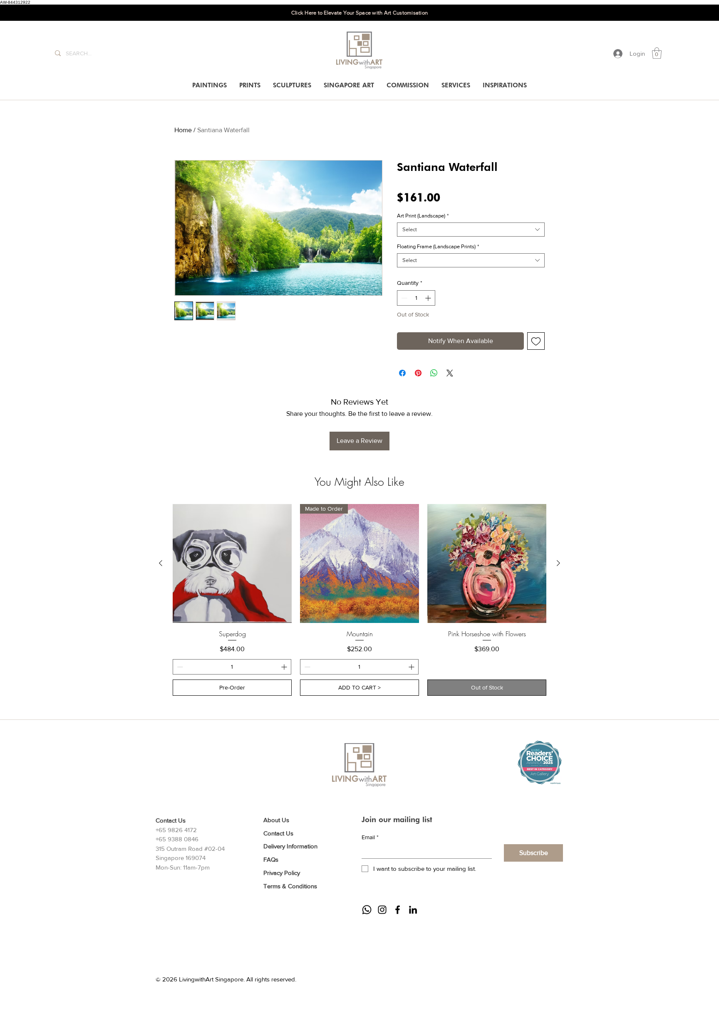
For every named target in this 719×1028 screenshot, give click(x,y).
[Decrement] (403, 298)
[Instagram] (382, 909)
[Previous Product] (161, 563)
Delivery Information (290, 846)
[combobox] (471, 229)
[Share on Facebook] (402, 373)
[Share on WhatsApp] (434, 373)
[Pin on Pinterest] (418, 373)
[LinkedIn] (413, 909)
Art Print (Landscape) (423, 216)
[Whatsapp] (366, 909)
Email (370, 837)
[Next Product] (558, 563)
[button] (657, 53)
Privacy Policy (281, 872)
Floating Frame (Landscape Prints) (438, 246)
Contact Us (278, 833)
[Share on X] (450, 373)
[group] (359, 600)
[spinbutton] (416, 298)
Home (183, 129)
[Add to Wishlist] (536, 341)
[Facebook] (397, 909)
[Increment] (429, 298)
